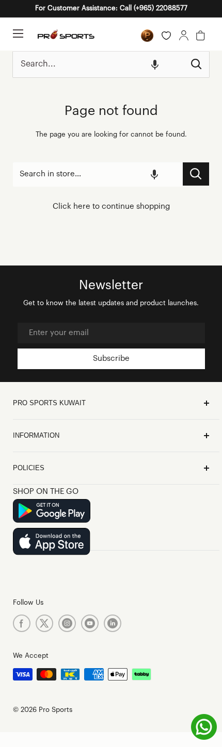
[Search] (196, 64)
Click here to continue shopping (111, 206)
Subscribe (111, 358)
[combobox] (98, 64)
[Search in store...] (196, 174)
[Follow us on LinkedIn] (112, 623)
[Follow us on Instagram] (67, 623)
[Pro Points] (147, 35)
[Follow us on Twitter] (44, 623)
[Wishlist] (166, 35)
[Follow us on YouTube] (90, 623)
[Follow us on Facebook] (21, 623)
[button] (155, 64)
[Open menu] (18, 33)
